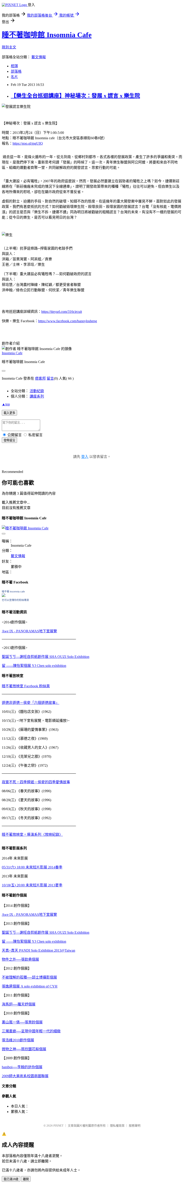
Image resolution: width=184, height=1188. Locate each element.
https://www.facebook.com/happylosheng (67, 321)
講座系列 (37, 396)
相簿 (14, 66)
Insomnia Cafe (12, 353)
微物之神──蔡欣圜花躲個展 (24, 1049)
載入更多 (9, 413)
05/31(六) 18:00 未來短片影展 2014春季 (32, 867)
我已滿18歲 (11, 1179)
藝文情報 (38, 57)
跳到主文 (9, 47)
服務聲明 (134, 1125)
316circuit (61, 311)
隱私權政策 (117, 1125)
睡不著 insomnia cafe (13, 591)
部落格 (16, 71)
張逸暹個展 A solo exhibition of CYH (29, 986)
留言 (50, 378)
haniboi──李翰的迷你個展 (22, 1067)
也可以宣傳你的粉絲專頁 (15, 600)
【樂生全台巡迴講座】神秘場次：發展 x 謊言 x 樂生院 (75, 96)
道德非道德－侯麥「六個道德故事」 (30, 703)
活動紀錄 (37, 391)
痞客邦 (40, 378)
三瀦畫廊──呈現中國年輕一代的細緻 (31, 1031)
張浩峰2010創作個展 (18, 1040)
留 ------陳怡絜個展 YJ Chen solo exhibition (34, 666)
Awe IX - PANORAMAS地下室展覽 (29, 631)
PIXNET (58, 1125)
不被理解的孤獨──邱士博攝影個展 (29, 977)
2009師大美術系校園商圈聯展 (25, 1076)
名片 (14, 77)
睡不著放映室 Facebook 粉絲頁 (26, 686)
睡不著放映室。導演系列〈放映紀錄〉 (32, 834)
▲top (6, 404)
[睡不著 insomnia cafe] (3, 596)
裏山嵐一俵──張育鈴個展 (22, 1022)
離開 (26, 1179)
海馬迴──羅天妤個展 (18, 1004)
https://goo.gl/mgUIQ (28, 143)
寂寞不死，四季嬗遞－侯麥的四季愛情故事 (36, 782)
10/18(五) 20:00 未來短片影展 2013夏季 (32, 885)
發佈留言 (9, 440)
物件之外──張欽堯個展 (20, 959)
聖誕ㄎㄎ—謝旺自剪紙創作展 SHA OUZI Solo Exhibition (45, 657)
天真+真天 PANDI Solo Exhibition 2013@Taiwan (38, 950)
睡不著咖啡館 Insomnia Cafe (47, 35)
